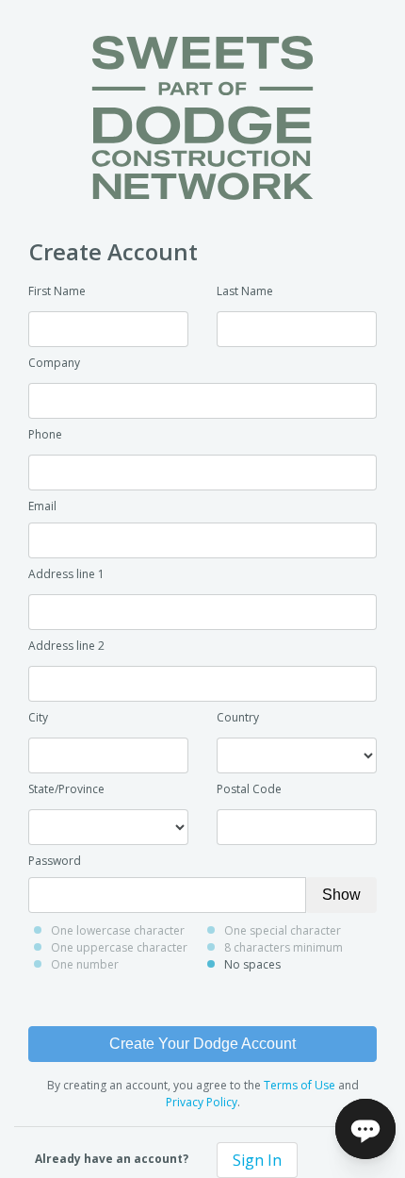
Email (42, 506)
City (38, 717)
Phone (45, 434)
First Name (57, 291)
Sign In (257, 1160)
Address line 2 (66, 646)
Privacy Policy (201, 1102)
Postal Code (249, 789)
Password (54, 861)
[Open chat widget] (365, 1129)
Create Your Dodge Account (202, 1044)
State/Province (66, 789)
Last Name (245, 291)
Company (54, 363)
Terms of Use (299, 1085)
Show (341, 895)
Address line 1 (66, 574)
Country (238, 717)
